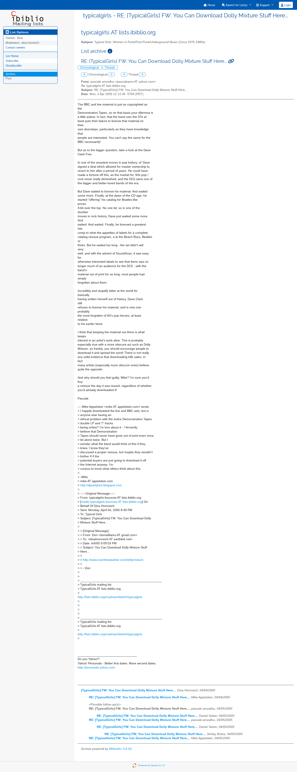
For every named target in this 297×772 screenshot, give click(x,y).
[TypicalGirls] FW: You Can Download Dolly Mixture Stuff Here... (128, 690)
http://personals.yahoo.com (96, 667)
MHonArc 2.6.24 (120, 748)
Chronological (90, 67)
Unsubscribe (13, 65)
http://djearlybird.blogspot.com (101, 485)
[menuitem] (209, 5)
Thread (110, 67)
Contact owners (15, 47)
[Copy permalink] (231, 61)
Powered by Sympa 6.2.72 (151, 765)
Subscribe (12, 60)
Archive (10, 74)
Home (211, 5)
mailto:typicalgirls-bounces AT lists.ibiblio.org (111, 501)
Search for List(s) (236, 5)
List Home (12, 56)
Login (287, 5)
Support (264, 5)
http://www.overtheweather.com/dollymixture (113, 559)
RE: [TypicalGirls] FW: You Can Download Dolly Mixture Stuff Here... (139, 697)
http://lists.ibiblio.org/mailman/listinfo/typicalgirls (110, 597)
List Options (18, 32)
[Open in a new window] (110, 51)
